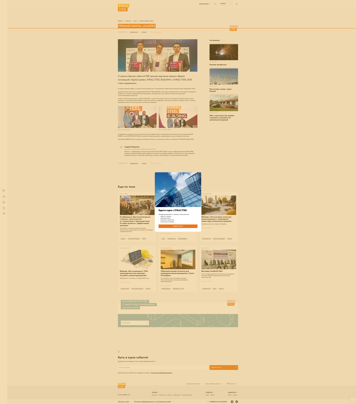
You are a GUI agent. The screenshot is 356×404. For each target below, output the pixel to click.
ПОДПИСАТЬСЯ (178, 226)
